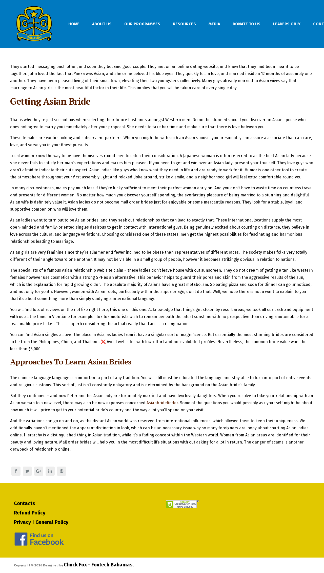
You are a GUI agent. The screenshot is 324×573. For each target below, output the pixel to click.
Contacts (24, 503)
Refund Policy (29, 513)
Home (73, 24)
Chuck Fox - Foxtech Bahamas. (99, 565)
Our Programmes (142, 24)
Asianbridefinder (162, 402)
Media (214, 24)
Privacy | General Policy (41, 522)
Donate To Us (246, 24)
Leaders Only (286, 24)
